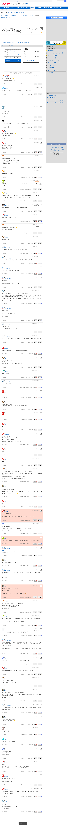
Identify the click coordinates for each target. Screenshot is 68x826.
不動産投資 (45, 7)
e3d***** (6, 108)
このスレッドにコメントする (13, 60)
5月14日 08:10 (36, 106)
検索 (65, 1)
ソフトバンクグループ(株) (54, 60)
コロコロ (6, 121)
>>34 (3, 550)
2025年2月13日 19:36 (35, 458)
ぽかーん (6, 76)
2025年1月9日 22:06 (35, 615)
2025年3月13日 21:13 (35, 256)
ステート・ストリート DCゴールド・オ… (56, 100)
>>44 (3, 488)
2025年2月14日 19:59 (35, 448)
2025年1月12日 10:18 (35, 600)
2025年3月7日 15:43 (35, 290)
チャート (7, 45)
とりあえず (6, 434)
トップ (3, 7)
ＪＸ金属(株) (51, 67)
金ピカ (5, 156)
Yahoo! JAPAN (44, 1)
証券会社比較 (38, 7)
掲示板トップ (4, 9)
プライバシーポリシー (52, 149)
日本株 (7, 7)
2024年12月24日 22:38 (35, 800)
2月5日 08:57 (37, 155)
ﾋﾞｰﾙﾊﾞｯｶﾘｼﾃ (6, 291)
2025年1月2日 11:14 (35, 689)
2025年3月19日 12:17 (35, 246)
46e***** (6, 762)
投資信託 (22, 7)
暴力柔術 (6, 215)
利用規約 (54, 150)
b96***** (6, 729)
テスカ (5, 739)
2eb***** (6, 171)
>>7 (3, 803)
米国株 (12, 7)
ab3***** (6, 371)
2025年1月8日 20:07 (35, 639)
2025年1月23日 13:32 (35, 510)
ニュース (28, 7)
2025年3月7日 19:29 (35, 277)
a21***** (6, 486)
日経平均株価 (51, 50)
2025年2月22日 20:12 (35, 401)
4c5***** (5, 630)
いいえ (40, 83)
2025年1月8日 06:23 (35, 657)
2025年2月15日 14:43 (35, 433)
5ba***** (6, 237)
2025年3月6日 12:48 (35, 323)
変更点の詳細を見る (14, 38)
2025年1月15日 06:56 (35, 569)
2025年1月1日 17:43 (35, 716)
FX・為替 (17, 7)
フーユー (6, 524)
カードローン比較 (58, 7)
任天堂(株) (50, 72)
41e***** (6, 678)
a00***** (6, 538)
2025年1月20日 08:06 (35, 523)
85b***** (6, 88)
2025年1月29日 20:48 (35, 500)
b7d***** (6, 601)
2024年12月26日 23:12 (35, 761)
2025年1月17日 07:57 (35, 547)
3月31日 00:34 (36, 130)
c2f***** (5, 668)
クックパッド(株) (52, 57)
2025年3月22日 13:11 (35, 224)
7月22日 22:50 (36, 75)
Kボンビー (6, 205)
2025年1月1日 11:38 (35, 727)
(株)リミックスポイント (53, 70)
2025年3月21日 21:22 (35, 236)
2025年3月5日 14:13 (35, 335)
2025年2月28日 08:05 (35, 380)
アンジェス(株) (51, 65)
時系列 (11, 45)
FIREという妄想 (7, 247)
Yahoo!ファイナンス (53, 147)
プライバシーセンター (61, 149)
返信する (6, 83)
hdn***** (6, 658)
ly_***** (5, 469)
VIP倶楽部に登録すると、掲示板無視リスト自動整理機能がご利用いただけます (16, 42)
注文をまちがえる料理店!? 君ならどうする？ (11, 1)
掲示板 (32, 7)
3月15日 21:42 (36, 142)
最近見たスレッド (5, 17)
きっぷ (5, 616)
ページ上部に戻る (56, 144)
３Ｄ (5, 131)
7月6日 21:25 (37, 87)
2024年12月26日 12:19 (35, 788)
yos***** (5, 193)
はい (35, 83)
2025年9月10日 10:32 (35, 192)
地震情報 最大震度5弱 (61, 1)
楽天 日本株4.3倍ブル (52, 97)
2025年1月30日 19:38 (35, 468)
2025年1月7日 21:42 (35, 667)
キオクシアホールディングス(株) (55, 53)
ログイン (20, 4)
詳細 (3, 45)
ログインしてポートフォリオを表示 (17, 12)
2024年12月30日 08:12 (35, 748)
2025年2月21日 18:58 (35, 412)
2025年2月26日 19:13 (35, 390)
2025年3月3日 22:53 (35, 370)
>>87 (3, 110)
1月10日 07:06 (36, 170)
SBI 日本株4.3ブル (51, 95)
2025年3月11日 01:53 (35, 266)
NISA (51, 7)
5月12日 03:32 (36, 120)
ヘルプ (49, 1)
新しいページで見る (5, 38)
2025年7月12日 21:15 (35, 204)
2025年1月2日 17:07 (35, 677)
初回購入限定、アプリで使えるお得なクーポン (32, 4)
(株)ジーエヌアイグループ (54, 62)
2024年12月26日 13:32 (35, 774)
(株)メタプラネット (52, 55)
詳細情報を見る (31, 60)
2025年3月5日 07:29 (35, 357)
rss (41, 32)
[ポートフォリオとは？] (8, 12)
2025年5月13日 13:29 (35, 214)
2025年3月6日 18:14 (35, 307)
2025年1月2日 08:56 (35, 704)
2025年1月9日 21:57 (35, 628)
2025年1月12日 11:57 (35, 585)
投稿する (22, 823)
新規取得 (26, 3)
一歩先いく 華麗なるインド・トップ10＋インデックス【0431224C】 (22, 15)
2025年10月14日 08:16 (35, 180)
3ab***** (6, 392)
